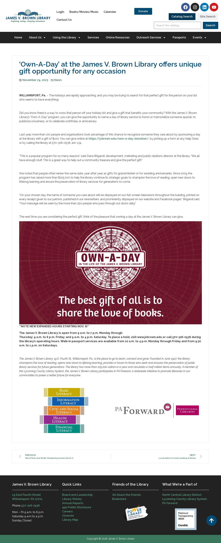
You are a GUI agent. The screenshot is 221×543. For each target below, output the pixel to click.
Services (93, 37)
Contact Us (64, 19)
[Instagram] (195, 7)
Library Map (70, 519)
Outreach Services (148, 37)
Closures (68, 515)
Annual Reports (72, 503)
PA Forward (169, 503)
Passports (179, 37)
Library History (72, 499)
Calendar (110, 11)
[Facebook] (185, 7)
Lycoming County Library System (184, 499)
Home (18, 37)
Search (210, 25)
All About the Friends (126, 494)
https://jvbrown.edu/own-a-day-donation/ (119, 138)
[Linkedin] (204, 7)
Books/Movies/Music (83, 11)
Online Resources (117, 37)
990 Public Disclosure (76, 507)
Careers (67, 511)
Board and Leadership (77, 494)
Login (60, 11)
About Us (35, 37)
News (58, 80)
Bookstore (119, 499)
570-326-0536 (30, 505)
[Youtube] (214, 7)
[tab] (182, 16)
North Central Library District (181, 494)
